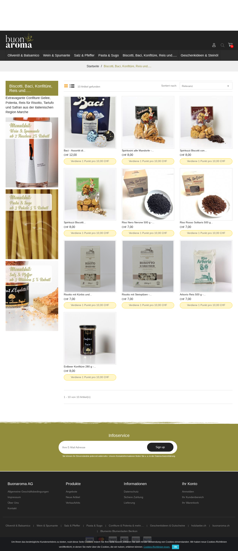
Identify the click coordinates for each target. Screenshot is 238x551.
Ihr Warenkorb (190, 502)
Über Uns (13, 502)
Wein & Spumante (56, 55)
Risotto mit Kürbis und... (78, 294)
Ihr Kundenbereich (193, 497)
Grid (66, 85)
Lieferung (129, 502)
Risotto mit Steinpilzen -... (137, 294)
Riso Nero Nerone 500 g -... (138, 222)
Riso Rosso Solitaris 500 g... (196, 222)
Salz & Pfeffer (84, 55)
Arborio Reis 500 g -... (193, 294)
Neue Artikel (73, 497)
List (72, 85)
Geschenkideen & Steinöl (199, 55)
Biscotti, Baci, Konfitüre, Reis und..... (150, 55)
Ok (175, 547)
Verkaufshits (73, 502)
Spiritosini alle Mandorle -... (138, 150)
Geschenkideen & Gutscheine (167, 525)
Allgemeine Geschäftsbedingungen (28, 491)
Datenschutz (131, 491)
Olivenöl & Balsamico (23, 55)
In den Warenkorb (90, 138)
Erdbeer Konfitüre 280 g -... (80, 366)
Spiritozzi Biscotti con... (193, 150)
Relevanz (206, 86)
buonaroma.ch (221, 525)
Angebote (71, 491)
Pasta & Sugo (108, 55)
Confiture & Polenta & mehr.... (126, 525)
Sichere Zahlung (133, 497)
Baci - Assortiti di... (74, 150)
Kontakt (12, 508)
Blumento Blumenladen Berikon (118, 531)
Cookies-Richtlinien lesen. (157, 547)
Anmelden (188, 491)
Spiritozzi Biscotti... (75, 222)
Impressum (14, 497)
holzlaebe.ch (198, 525)
